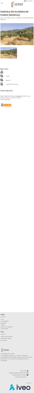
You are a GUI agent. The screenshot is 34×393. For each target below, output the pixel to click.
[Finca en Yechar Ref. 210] (17, 206)
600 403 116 (23, 371)
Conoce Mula (4, 329)
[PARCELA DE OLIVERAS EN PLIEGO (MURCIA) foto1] (8, 58)
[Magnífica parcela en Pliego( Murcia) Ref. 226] (17, 165)
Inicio (1, 18)
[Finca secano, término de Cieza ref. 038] (17, 125)
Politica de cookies (6, 338)
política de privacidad (22, 292)
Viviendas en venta (10, 18)
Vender (3, 325)
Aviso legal (3, 340)
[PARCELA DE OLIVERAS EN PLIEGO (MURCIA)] (17, 34)
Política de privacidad (7, 336)
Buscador (3, 323)
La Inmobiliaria (5, 321)
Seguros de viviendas (6, 327)
